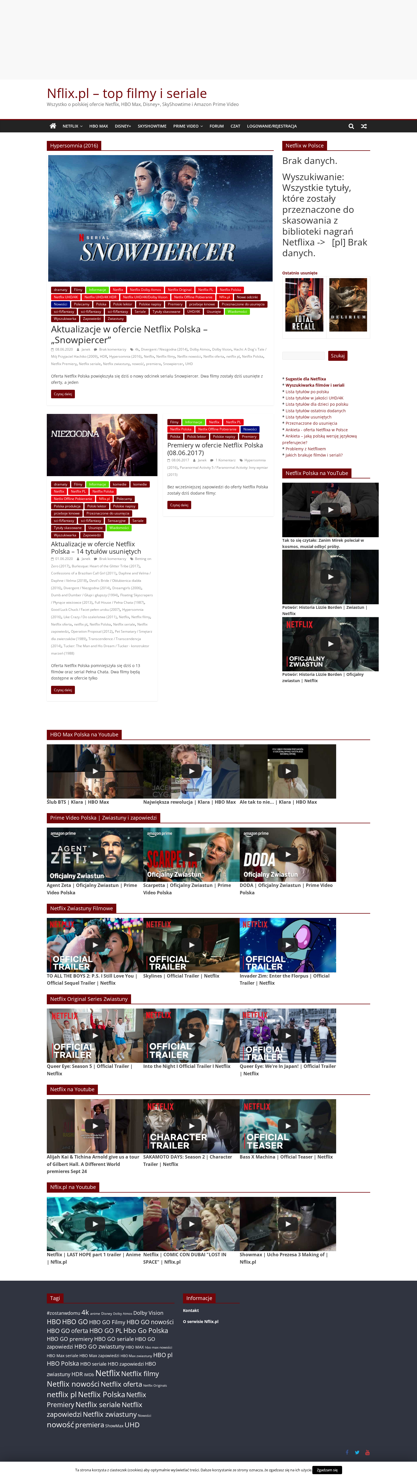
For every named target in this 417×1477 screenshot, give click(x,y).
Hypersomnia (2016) (125, 356)
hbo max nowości (158, 1347)
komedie (120, 484)
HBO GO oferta (67, 1330)
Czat (235, 126)
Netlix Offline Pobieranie (193, 297)
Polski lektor (122, 304)
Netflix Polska (230, 289)
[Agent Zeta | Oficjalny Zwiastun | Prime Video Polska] (95, 855)
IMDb (89, 1374)
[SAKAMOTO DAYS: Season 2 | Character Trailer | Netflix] (191, 1126)
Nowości (60, 304)
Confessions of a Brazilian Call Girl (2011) (83, 573)
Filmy (78, 289)
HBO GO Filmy (107, 1322)
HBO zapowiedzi (126, 1364)
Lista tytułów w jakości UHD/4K (315, 398)
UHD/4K (193, 311)
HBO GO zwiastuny (99, 1346)
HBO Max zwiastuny (136, 1355)
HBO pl (162, 1355)
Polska (101, 304)
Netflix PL (205, 289)
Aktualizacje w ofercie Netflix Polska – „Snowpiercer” (129, 334)
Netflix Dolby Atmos (145, 289)
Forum (217, 126)
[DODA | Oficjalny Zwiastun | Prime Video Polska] (288, 855)
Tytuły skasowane (166, 311)
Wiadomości (237, 311)
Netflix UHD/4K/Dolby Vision (145, 297)
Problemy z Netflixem (306, 448)
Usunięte (214, 311)
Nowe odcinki (247, 297)
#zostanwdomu (63, 1313)
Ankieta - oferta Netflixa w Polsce (317, 429)
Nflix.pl (224, 297)
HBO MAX (98, 126)
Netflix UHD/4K (66, 297)
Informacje (97, 289)
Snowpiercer (173, 363)
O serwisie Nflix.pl (200, 1321)
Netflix (70, 126)
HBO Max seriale (62, 1355)
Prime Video (186, 126)
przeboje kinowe (202, 304)
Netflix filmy (165, 356)
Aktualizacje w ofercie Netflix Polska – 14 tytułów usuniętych (96, 547)
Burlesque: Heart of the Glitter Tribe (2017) (106, 566)
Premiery (175, 304)
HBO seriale (93, 1363)
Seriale (140, 311)
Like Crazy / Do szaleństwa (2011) (90, 616)
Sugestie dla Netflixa (306, 379)
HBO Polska (63, 1363)
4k (137, 349)
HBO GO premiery (70, 1338)
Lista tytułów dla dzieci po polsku (317, 404)
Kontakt (191, 1310)
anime (95, 1313)
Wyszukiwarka (65, 318)
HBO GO (75, 1321)
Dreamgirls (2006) (126, 588)
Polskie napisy (150, 304)
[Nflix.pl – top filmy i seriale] (53, 126)
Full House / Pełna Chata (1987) (119, 602)
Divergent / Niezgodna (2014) (164, 349)
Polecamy (81, 304)
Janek (86, 349)
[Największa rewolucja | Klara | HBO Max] (191, 771)
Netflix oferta (213, 356)
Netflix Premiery (64, 363)
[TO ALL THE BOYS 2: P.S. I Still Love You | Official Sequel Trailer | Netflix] (95, 945)
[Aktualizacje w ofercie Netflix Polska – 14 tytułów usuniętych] (102, 417)
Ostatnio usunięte (299, 273)
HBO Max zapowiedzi (99, 1355)
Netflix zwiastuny (116, 363)
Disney (106, 1313)
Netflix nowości (189, 356)
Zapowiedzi (92, 318)
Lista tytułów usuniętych (309, 417)
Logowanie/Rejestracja (272, 126)
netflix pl (233, 356)
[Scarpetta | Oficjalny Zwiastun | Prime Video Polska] (191, 855)
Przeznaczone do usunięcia (243, 304)
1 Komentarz (225, 460)
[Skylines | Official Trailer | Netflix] (191, 945)
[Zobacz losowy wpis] (364, 126)
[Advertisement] (208, 40)
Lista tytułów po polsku (307, 391)
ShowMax (114, 1425)
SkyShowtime (152, 126)
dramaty (60, 289)
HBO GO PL (105, 1330)
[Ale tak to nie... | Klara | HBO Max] (288, 771)
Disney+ (123, 126)
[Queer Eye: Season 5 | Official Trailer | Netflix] (95, 1036)
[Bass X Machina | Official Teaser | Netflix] (288, 1126)
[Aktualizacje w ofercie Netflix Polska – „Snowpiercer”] (160, 158)
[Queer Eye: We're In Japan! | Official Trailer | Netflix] (288, 1036)
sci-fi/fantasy (64, 311)
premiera (153, 363)
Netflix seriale (90, 363)
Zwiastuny (116, 318)
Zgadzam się (327, 1469)
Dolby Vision (221, 349)
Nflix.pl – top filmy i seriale (127, 93)
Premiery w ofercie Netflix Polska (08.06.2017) (215, 449)
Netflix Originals (155, 1386)
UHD (189, 363)
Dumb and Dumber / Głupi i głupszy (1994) (84, 595)
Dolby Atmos (200, 349)
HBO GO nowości (150, 1322)
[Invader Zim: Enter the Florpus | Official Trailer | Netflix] (288, 945)
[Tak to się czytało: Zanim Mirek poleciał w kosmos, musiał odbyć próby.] (330, 510)
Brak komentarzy (112, 349)
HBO (54, 1321)
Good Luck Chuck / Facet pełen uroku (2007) (85, 609)
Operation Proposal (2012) (92, 631)
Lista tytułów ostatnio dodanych (316, 410)
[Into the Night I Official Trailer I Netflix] (191, 1036)
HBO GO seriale (114, 1338)
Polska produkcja (67, 506)
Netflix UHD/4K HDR (100, 297)
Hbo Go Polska (145, 1330)
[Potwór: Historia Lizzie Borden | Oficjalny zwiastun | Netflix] (330, 644)
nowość (138, 363)
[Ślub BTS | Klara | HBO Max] (95, 771)
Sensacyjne (117, 520)
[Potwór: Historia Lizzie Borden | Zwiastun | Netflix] (330, 577)
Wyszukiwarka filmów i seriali (315, 385)
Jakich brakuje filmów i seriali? (314, 455)
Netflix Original (179, 289)
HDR (103, 356)
